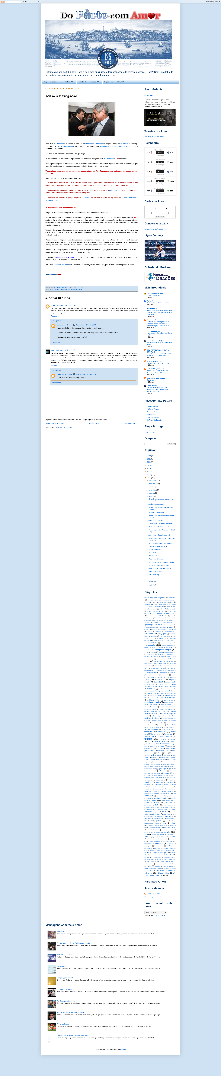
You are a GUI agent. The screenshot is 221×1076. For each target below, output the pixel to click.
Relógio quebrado (154, 549)
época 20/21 (151, 684)
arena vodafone (161, 627)
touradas (146, 857)
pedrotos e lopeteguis (169, 807)
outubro (152, 487)
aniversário (147, 620)
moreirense (159, 789)
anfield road (159, 618)
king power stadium (168, 764)
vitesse (174, 868)
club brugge (159, 654)
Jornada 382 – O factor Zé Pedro (158, 303)
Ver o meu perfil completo (153, 897)
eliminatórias (163, 672)
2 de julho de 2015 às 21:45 (65, 350)
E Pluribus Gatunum (64, 989)
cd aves (169, 647)
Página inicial (94, 423)
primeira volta (170, 818)
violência (166, 868)
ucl (153, 861)
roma (158, 830)
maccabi (159, 778)
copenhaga (148, 656)
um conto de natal (167, 861)
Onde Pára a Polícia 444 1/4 (158, 527)
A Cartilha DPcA (67, 82)
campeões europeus (167, 643)
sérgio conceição (161, 839)
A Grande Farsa (63, 1024)
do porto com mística (163, 666)
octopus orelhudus (160, 798)
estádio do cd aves (167, 700)
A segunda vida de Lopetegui (159, 535)
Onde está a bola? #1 (156, 520)
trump (159, 859)
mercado (170, 782)
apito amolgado (167, 622)
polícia (157, 811)
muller (156, 791)
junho (151, 582)
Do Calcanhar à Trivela (155, 293)
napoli (146, 793)
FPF (149, 741)
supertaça (167, 850)
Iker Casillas (152, 553)
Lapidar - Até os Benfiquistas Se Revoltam (72, 1035)
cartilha (161, 647)
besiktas (154, 636)
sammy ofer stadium (158, 834)
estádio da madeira (155, 695)
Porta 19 (150, 301)
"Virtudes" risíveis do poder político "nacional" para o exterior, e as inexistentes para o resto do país (158, 324)
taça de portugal (160, 852)
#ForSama (148, 96)
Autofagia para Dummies (66, 1001)
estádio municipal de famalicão (160, 720)
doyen (146, 668)
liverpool (163, 771)
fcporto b (163, 739)
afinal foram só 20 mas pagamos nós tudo (116, 146)
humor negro (160, 750)
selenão (149, 839)
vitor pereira (160, 871)
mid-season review (161, 784)
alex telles (149, 606)
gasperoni (152, 746)
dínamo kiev (169, 661)
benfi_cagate (162, 634)
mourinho (147, 791)
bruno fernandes (158, 640)
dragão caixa (155, 668)
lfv (155, 769)
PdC (156, 805)
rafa (167, 820)
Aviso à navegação (155, 575)
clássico (149, 654)
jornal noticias (150, 759)
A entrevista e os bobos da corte (160, 524)
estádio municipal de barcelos (159, 716)
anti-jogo (146, 622)
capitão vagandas (167, 645)
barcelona (149, 631)
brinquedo (113, 190)
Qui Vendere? (62, 966)
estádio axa (151, 689)
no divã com (164, 793)
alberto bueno (162, 604)
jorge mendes (164, 757)
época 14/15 (162, 677)
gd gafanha (170, 746)
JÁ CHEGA (61, 931)
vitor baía (150, 870)
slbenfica (159, 843)
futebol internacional (163, 744)
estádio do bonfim (153, 700)
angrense (170, 618)
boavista (160, 638)
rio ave (149, 830)
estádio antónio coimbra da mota (164, 686)
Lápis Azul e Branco (64, 325)
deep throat (150, 659)
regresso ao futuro (155, 827)
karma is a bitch (148, 764)
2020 (149, 462)
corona (156, 656)
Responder (55, 316)
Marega (171, 780)
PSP (151, 820)
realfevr (173, 823)
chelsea (153, 652)
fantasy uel (149, 736)
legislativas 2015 (154, 766)
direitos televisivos (160, 663)
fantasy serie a (156, 734)
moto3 (171, 789)
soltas (171, 843)
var (175, 864)
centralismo (147, 650)
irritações (173, 753)
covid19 (163, 656)
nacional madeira (167, 791)
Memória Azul (151, 414)
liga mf (171, 769)
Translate (161, 915)
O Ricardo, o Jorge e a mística (159, 568)
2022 (149, 456)
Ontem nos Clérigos (155, 559)
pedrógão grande (149, 807)
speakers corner (159, 846)
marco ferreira (160, 780)
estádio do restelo (150, 705)
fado (172, 727)
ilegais (174, 750)
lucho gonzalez (158, 775)
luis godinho (169, 775)
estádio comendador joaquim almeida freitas (160, 691)
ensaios (173, 675)
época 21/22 (163, 684)
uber (148, 861)
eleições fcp (151, 672)
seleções (173, 837)
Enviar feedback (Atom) (63, 427)
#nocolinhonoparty (170, 600)
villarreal (159, 868)
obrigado (149, 798)
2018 (149, 468)
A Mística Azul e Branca (156, 378)
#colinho (172, 598)
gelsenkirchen (148, 748)
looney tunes (156, 773)
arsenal (153, 629)
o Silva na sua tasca (61, 265)
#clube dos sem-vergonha (154, 598)
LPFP (149, 775)
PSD (145, 820)
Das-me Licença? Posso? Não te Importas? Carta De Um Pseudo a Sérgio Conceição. (158, 389)
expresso (165, 727)
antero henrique (168, 620)
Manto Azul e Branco (154, 412)
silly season (167, 841)
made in (167, 777)
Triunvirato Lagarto (155, 578)
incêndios (159, 753)
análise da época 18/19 (154, 615)
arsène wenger (162, 629)
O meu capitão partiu (154, 295)
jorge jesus (154, 757)
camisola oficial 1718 (150, 643)
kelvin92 (158, 764)
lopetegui (165, 773)
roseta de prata (167, 830)
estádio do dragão (152, 702)
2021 (149, 459)
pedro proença (168, 805)
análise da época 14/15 (167, 609)
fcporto (148, 738)
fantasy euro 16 (167, 729)
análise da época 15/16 (155, 611)
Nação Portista (152, 308)
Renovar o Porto (153, 320)
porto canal (166, 814)
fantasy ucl (168, 734)
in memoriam (150, 753)
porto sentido (158, 816)
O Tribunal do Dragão (155, 341)
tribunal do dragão (149, 859)
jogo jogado (157, 755)
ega (52, 350)
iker (168, 750)
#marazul (159, 600)
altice (174, 606)
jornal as (173, 757)
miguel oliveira (156, 787)
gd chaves (161, 746)
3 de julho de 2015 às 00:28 (86, 325)
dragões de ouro (168, 668)
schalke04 (157, 836)
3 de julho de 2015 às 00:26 (86, 374)
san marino (170, 834)
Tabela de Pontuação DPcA (89, 82)
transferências (157, 857)
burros (87, 198)
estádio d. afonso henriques (156, 693)
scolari (165, 836)
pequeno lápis (162, 809)
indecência (61, 144)
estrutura (161, 725)
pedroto (159, 807)
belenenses (148, 634)
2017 (149, 471)
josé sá (169, 759)
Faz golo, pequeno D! (65, 978)
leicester (164, 766)
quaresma (159, 821)
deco (174, 656)
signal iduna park (155, 841)
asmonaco (172, 629)
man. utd (149, 780)
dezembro (153, 480)
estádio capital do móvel (166, 689)
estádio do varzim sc (166, 704)
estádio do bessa (170, 698)
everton (158, 727)
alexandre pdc (159, 607)
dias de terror (158, 661)
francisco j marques (161, 741)
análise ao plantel (152, 609)
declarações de (111, 159)
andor (171, 615)
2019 (149, 465)
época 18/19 (158, 682)
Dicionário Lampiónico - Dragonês (160, 543)
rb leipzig (164, 823)
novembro (153, 484)
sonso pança (148, 846)
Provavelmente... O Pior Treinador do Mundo (73, 943)
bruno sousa (169, 640)
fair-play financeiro (151, 729)
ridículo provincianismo (65, 146)
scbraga (147, 837)
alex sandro (172, 604)
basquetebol (158, 631)
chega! (146, 652)
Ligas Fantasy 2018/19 (114, 82)
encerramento (165, 675)
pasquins (169, 803)
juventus (157, 762)
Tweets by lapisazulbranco (154, 137)
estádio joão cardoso (166, 709)
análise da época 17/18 (166, 613)
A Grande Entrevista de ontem (159, 565)
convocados (169, 654)
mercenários (147, 784)
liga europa (162, 769)
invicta (166, 753)
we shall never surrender (73, 289)
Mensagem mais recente (55, 423)
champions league (163, 650)
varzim (149, 866)
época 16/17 (160, 679)
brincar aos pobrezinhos (94, 144)
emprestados (155, 675)
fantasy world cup (166, 736)
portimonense (155, 814)
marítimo (147, 782)
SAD (146, 834)
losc (174, 773)
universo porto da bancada (163, 864)
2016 (149, 475)
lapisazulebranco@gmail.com (155, 229)
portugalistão (169, 816)
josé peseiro (160, 759)
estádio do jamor (169, 702)
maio (151, 585)
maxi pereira (159, 782)
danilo (168, 656)
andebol (165, 615)
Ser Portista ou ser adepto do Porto (161, 562)
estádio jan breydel (150, 709)
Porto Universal (153, 386)
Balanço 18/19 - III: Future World (158, 363)
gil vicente (159, 748)
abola (171, 602)
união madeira (149, 864)
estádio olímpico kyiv (158, 722)
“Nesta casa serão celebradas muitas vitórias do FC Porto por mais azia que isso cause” (160, 312)
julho (151, 496)
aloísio (168, 606)
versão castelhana (149, 868)
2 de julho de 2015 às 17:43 (65, 305)
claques (161, 652)
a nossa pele (162, 602)
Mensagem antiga (130, 423)
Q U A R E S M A (154, 556)
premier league (158, 818)
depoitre (158, 659)
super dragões (150, 850)
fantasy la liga (161, 732)
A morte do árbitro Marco (157, 546)
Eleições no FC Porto (64, 955)
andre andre (148, 618)
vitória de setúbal (162, 873)
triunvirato (124, 144)
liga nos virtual (150, 771)
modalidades (147, 789)
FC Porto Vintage (153, 409)
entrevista (150, 677)
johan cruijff (167, 755)
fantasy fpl (148, 732)
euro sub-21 (150, 727)
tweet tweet (172, 859)
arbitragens (170, 624)
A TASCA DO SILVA (154, 361)
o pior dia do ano (171, 795)
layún (145, 766)
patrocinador (147, 805)
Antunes (156, 622)
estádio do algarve (155, 697)
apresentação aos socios (153, 625)
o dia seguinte (160, 795)
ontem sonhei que (167, 800)
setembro (152, 490)
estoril (152, 725)
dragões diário (149, 670)
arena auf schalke (149, 627)
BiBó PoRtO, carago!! (155, 369)
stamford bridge (158, 848)
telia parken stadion (157, 855)
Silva (53, 305)
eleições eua (172, 670)
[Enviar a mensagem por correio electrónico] (81, 287)
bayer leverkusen (168, 631)
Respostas (57, 321)
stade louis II (148, 848)
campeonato (149, 645)
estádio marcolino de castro (155, 711)
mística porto (169, 787)
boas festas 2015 (165, 636)
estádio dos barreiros (166, 707)
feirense (173, 739)
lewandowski (148, 768)
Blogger (123, 1049)
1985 (148, 602)
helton (167, 748)
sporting (169, 846)
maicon (174, 777)
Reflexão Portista (153, 331)
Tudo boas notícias (155, 571)
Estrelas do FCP (152, 406)
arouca (171, 627)
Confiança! (150, 380)
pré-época (147, 818)
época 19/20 (171, 682)
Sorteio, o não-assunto (156, 512)
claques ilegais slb (170, 652)
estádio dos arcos (150, 707)
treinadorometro (168, 857)
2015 (149, 478)
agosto (151, 493)
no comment (154, 793)
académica (148, 604)
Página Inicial (50, 82)
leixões (172, 766)
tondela (169, 855)
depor (165, 659)
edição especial (161, 670)
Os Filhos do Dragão (154, 420)
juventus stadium (168, 762)
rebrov (150, 825)
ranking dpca (155, 823)
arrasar (146, 629)
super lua (159, 850)
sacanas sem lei (59, 289)
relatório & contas (169, 827)
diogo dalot (147, 663)
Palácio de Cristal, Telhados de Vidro (70, 1012)
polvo (164, 812)
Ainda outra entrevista (156, 504)
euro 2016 (172, 725)
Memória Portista (153, 417)
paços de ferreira (152, 803)
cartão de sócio (149, 647)
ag (155, 604)
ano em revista (157, 620)
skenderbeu (147, 843)
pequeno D (150, 809)
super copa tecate (170, 848)
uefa (158, 861)
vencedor (157, 866)
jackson (149, 755)
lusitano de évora (149, 777)
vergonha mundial (168, 866)
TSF (164, 859)
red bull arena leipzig (161, 825)
